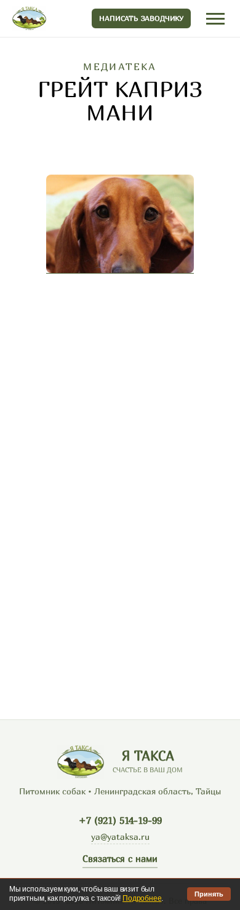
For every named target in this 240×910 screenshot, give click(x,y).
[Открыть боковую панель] (215, 19)
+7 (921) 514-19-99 (120, 820)
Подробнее (141, 898)
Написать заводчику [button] (141, 18)
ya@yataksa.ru (120, 836)
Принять (208, 894)
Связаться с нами (120, 858)
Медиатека (120, 66)
